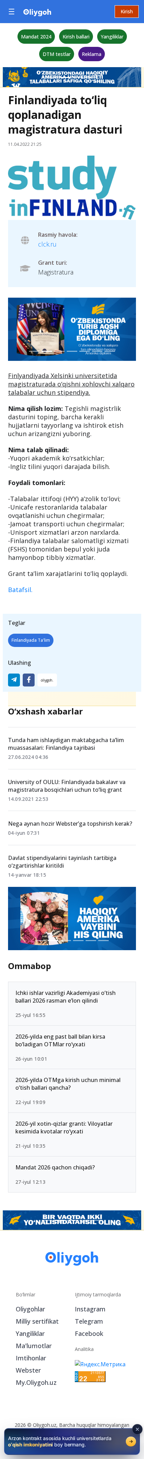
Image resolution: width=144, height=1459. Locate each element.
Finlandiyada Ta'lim (31, 640)
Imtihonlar (31, 1358)
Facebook (89, 1333)
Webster (28, 1370)
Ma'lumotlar (34, 1345)
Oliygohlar (30, 1309)
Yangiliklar (112, 36)
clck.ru (47, 244)
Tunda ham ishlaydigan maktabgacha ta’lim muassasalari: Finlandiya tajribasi (66, 744)
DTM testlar (57, 54)
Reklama (91, 54)
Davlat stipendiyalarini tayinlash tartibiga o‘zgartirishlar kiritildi (62, 861)
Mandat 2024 (36, 36)
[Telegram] (14, 680)
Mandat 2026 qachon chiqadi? (55, 1167)
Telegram (89, 1321)
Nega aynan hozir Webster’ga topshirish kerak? (70, 823)
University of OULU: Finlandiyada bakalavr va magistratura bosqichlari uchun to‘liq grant (66, 785)
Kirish (127, 11)
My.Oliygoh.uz (36, 1382)
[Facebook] (29, 680)
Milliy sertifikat (37, 1321)
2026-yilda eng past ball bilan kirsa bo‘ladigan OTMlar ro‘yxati (60, 1040)
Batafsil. (20, 589)
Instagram (90, 1309)
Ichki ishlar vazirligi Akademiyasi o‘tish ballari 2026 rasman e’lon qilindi (65, 996)
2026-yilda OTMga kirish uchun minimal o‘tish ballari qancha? (68, 1083)
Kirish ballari (76, 36)
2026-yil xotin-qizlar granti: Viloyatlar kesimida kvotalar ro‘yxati (64, 1127)
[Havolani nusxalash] (47, 680)
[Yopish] (137, 1429)
